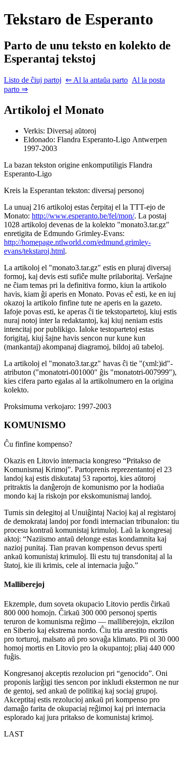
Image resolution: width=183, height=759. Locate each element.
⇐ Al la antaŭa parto (96, 80)
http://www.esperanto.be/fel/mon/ (83, 216)
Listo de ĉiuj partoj (32, 80)
